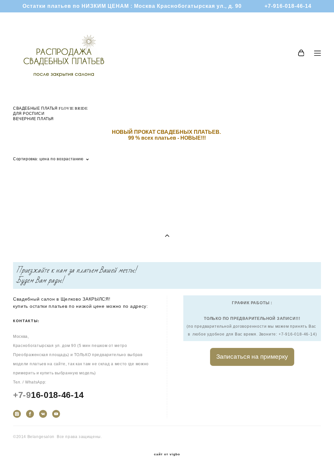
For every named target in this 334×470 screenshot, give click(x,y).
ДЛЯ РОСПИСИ (29, 113)
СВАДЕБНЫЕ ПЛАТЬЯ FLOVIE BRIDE (50, 108)
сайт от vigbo (167, 454)
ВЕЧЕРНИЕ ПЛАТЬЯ (33, 118)
